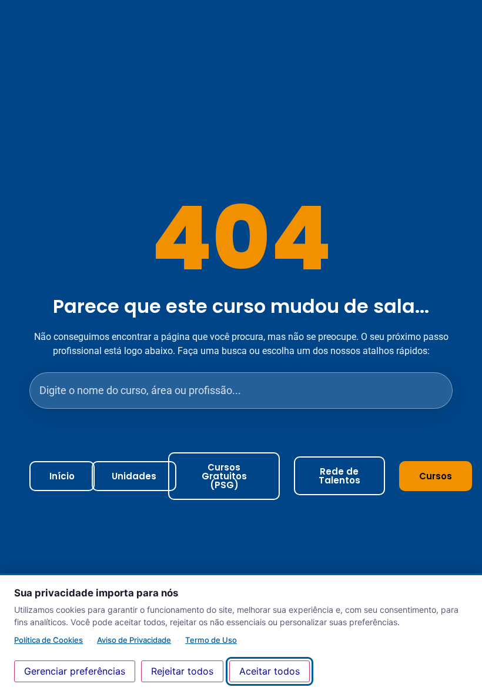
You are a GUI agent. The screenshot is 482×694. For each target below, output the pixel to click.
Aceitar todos (269, 671)
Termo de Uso (211, 640)
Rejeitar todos (182, 671)
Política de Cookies (48, 640)
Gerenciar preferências (74, 671)
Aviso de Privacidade (134, 640)
